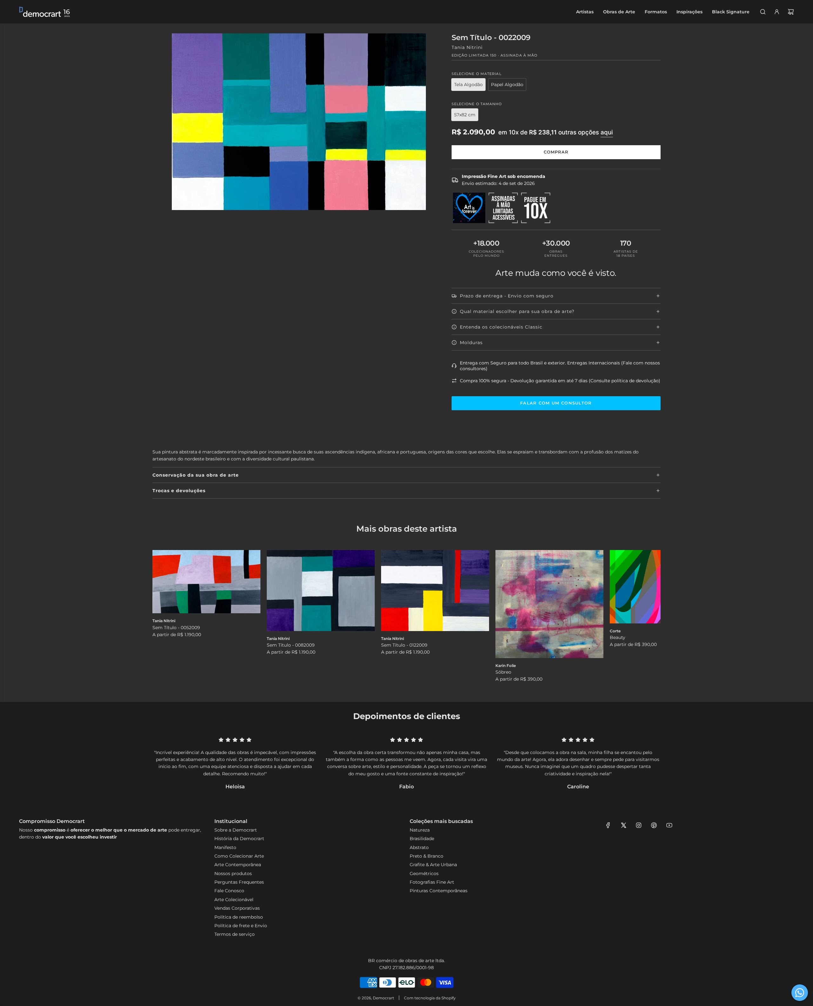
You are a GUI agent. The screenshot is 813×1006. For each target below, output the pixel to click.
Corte (615, 631)
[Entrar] (777, 12)
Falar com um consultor (556, 402)
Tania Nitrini (467, 47)
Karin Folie (505, 665)
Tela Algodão (468, 84)
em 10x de (555, 132)
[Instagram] (639, 825)
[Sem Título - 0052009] (206, 582)
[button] (164, 616)
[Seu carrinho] (791, 12)
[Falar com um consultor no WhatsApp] (799, 992)
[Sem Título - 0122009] (435, 590)
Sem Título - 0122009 (404, 645)
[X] (623, 825)
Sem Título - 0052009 (176, 627)
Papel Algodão (507, 84)
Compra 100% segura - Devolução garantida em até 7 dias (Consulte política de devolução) (560, 381)
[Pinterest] (654, 825)
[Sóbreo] (549, 604)
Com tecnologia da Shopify (430, 998)
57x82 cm (464, 115)
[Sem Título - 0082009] (321, 590)
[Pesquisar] (763, 12)
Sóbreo (503, 672)
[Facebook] (608, 825)
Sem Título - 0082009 (291, 645)
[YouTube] (669, 825)
